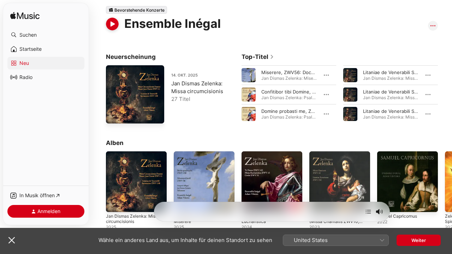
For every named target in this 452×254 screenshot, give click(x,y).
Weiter (418, 240)
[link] (258, 57)
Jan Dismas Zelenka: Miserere (196, 157)
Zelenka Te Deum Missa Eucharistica (268, 157)
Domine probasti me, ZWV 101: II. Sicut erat (308, 111)
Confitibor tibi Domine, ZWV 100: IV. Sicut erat (311, 92)
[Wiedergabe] (112, 24)
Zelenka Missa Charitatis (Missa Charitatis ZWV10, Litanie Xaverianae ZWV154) (336, 162)
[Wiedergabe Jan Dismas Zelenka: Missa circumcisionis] (114, 114)
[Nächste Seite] (445, 94)
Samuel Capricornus (399, 154)
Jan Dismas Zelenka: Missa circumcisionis (135, 157)
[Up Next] (368, 212)
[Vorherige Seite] (234, 94)
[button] (46, 35)
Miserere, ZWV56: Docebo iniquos (299, 72)
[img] (25, 16)
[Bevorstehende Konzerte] (136, 10)
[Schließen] (11, 240)
